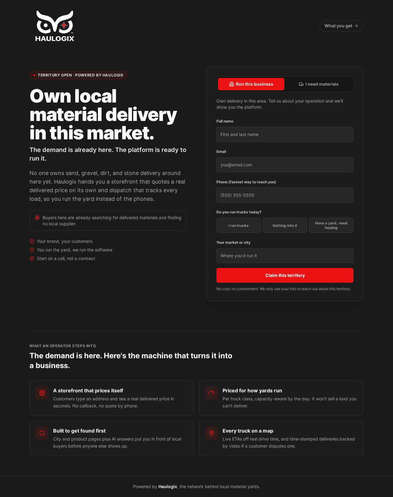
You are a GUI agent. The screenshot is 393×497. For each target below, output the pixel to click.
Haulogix (167, 486)
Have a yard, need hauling (331, 225)
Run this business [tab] (254, 84)
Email (221, 151)
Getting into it (285, 225)
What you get (338, 25)
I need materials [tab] (322, 84)
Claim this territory (285, 275)
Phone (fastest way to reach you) (246, 182)
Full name (224, 121)
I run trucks (238, 225)
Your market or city (233, 242)
